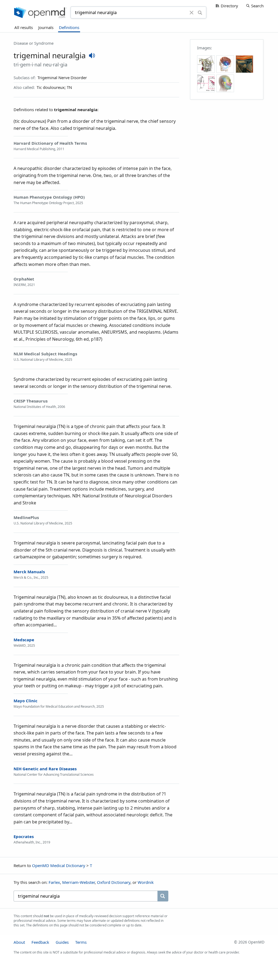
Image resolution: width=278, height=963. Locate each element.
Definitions (69, 27)
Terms (81, 942)
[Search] (200, 12)
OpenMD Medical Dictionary (58, 865)
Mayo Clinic (25, 700)
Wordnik (146, 882)
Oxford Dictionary (113, 882)
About (19, 942)
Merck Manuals (29, 571)
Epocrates (24, 836)
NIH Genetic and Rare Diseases (45, 768)
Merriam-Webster (78, 882)
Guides (62, 942)
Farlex (54, 882)
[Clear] (191, 12)
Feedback (40, 942)
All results (23, 27)
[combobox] (130, 12)
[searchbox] (85, 896)
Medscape (24, 639)
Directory (229, 5)
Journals (45, 27)
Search (257, 5)
